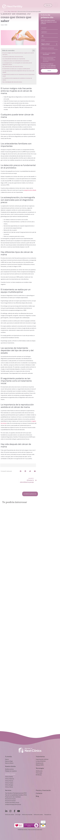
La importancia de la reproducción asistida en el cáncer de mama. (17, 79)
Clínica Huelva (9, 782)
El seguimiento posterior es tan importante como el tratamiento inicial (18, 75)
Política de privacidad (27, 814)
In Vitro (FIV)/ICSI (41, 761)
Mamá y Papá (9, 761)
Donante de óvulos (10, 798)
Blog (9, 11)
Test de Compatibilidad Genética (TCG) (16, 795)
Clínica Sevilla (9, 776)
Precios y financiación (43, 790)
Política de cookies (38, 814)
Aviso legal (17, 814)
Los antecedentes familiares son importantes (14, 58)
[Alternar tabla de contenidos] (32, 50)
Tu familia (8, 756)
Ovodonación (39, 763)
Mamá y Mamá (9, 763)
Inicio (5, 11)
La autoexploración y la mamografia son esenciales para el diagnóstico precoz (17, 63)
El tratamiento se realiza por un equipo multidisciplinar (16, 68)
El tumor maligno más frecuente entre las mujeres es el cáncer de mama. (18, 54)
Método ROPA (40, 765)
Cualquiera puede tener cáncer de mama (13, 56)
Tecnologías (40, 768)
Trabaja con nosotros (11, 771)
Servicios (8, 790)
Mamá (7, 759)
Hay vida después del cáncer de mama (12, 82)
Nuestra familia (10, 766)
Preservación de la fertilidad (13, 797)
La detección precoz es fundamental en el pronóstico (16, 60)
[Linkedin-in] (6, 811)
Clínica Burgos (9, 785)
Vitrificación (39, 771)
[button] (20, 471)
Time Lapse (39, 773)
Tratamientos (40, 756)
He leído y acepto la (49, 54)
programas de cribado (30, 190)
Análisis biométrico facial (12, 802)
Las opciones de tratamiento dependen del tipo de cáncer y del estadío (18, 71)
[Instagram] (10, 811)
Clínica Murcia (9, 780)
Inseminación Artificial (42, 759)
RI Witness (39, 774)
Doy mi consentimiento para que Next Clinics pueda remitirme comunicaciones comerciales (49, 59)
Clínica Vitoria (9, 787)
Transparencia (47, 814)
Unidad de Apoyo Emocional (13, 804)
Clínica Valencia (9, 778)
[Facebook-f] (14, 811)
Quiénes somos (9, 769)
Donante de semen (10, 800)
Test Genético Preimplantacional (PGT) (16, 793)
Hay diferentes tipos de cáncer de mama (13, 66)
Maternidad (14, 11)
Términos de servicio (51, 67)
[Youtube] (18, 811)
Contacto (39, 793)
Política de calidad (9, 814)
